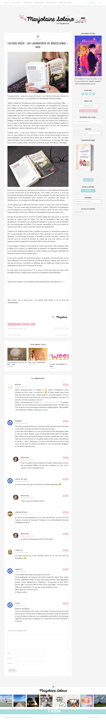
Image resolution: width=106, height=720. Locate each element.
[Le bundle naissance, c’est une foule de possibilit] (73, 701)
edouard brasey (14, 324)
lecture (26, 324)
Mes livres (27, 2)
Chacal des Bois (21, 479)
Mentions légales (66, 2)
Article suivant (62, 335)
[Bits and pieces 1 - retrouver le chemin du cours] (19, 701)
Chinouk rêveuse (21, 512)
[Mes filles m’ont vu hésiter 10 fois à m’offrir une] (46, 701)
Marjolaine (22, 329)
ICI (64, 282)
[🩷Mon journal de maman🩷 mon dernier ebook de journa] (86, 701)
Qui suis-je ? (17, 2)
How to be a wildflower (36, 362)
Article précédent (14, 335)
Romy (29, 717)
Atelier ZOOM (79, 212)
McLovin (18, 384)
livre (33, 324)
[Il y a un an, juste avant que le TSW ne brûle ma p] (6, 701)
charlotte (19, 550)
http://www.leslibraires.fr (49, 402)
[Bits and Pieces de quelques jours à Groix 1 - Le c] (33, 701)
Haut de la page (94, 717)
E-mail (9, 658)
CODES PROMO (39, 2)
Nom (9, 653)
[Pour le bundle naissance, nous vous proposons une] (60, 701)
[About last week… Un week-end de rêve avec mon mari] (100, 701)
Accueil (7, 2)
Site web (9, 663)
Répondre (65, 384)
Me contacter (52, 2)
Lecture (38, 39)
